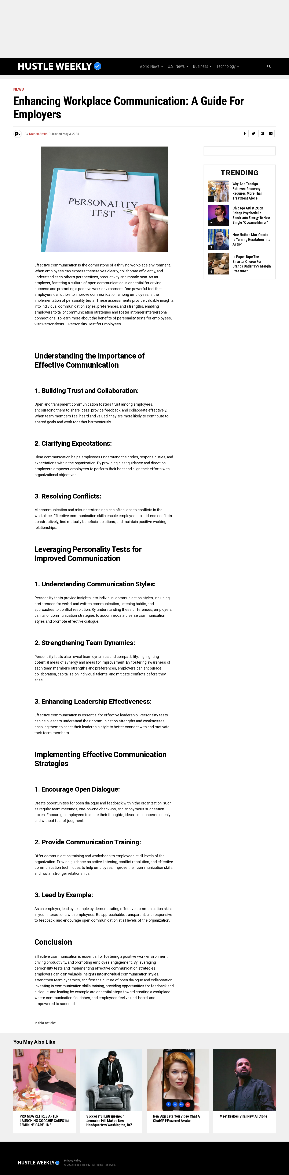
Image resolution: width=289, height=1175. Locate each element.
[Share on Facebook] (245, 133)
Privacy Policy (72, 1160)
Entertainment (178, 83)
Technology (225, 66)
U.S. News (176, 66)
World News (149, 66)
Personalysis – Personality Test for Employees (81, 324)
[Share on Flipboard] (262, 133)
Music (203, 83)
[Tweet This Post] (253, 133)
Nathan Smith (38, 134)
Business (200, 66)
